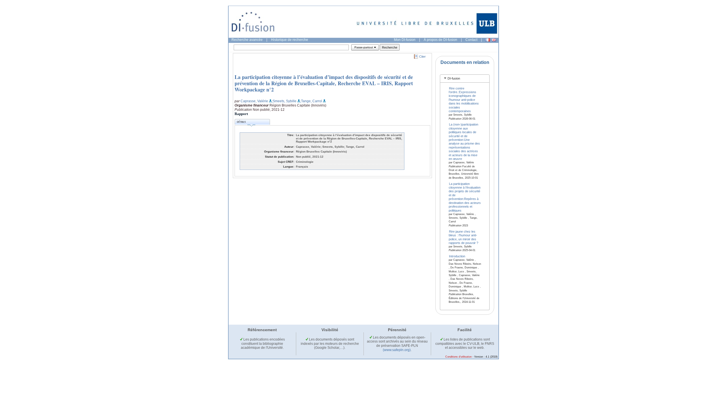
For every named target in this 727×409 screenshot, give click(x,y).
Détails (241, 122)
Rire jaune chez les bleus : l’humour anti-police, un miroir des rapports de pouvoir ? (463, 236)
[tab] (465, 78)
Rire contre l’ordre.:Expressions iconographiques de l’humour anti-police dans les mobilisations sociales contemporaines (464, 99)
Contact (471, 40)
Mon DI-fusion (404, 40)
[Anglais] (494, 40)
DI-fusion (454, 78)
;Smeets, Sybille (284, 101)
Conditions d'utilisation (458, 356)
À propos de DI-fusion (440, 40)
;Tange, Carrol (311, 101)
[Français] (487, 40)
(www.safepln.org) (397, 350)
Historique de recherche (289, 40)
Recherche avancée (247, 40)
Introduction (457, 256)
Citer (422, 56)
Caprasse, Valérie (254, 101)
